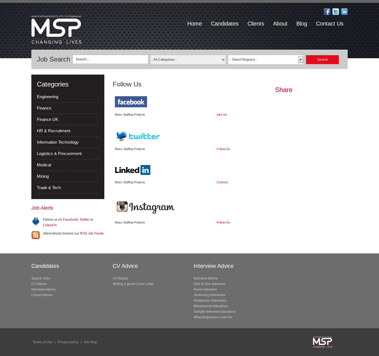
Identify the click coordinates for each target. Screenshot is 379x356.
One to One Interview (209, 284)
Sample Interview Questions (215, 312)
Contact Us (329, 24)
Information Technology (58, 142)
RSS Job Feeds (92, 233)
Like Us (222, 114)
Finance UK (47, 119)
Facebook (70, 220)
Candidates (225, 24)
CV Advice (39, 284)
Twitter (84, 220)
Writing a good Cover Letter (133, 284)
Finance (44, 108)
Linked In (50, 225)
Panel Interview (205, 289)
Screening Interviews (209, 295)
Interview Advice (43, 289)
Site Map (90, 342)
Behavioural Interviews (211, 306)
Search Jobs (40, 278)
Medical (44, 164)
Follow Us (223, 149)
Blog (301, 24)
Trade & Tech (49, 187)
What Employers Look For (213, 317)
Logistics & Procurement (59, 153)
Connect (222, 182)
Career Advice (42, 295)
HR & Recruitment (53, 130)
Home (194, 24)
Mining (43, 176)
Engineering (47, 96)
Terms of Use (42, 342)
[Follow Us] (336, 11)
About (280, 24)
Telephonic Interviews (210, 300)
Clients (255, 24)
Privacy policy (68, 342)
